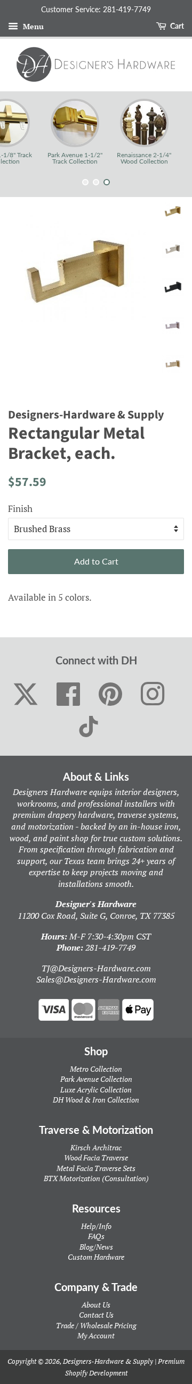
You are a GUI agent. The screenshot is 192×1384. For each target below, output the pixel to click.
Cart (176, 25)
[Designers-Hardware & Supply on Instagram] (152, 694)
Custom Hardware (96, 1257)
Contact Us (96, 1315)
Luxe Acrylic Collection (96, 1089)
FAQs (96, 1236)
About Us (96, 1305)
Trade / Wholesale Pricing (96, 1325)
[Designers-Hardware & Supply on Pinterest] (110, 694)
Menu (32, 26)
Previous (23, 132)
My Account (96, 1335)
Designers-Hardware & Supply (108, 1361)
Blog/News (96, 1247)
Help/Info (96, 1226)
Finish (20, 508)
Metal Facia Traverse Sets (96, 1168)
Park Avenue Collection (96, 1079)
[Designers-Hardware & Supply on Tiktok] (88, 726)
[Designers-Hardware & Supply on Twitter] (25, 694)
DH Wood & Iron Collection (96, 1100)
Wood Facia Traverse (96, 1157)
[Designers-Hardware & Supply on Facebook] (68, 694)
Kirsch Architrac (96, 1147)
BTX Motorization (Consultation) (96, 1178)
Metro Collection (96, 1069)
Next (169, 132)
